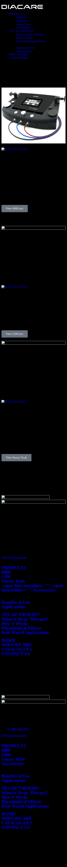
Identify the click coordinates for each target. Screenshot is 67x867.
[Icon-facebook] (6, 683)
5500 (5, 576)
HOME (8, 640)
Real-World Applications (30, 41)
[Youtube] (36, 683)
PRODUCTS (17, 14)
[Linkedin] (26, 683)
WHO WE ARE (18, 54)
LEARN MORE (19, 57)
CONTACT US (15, 653)
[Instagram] (16, 683)
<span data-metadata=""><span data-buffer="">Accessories (32, 587)
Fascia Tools (23, 24)
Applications (23, 51)
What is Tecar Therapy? (30, 34)
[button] (37, 14)
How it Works (24, 37)
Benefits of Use (25, 47)
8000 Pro (21, 17)
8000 (5, 572)
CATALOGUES (16, 649)
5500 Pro (21, 21)
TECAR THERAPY (21, 31)
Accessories (23, 27)
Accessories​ (12, 763)
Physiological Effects (21, 628)
